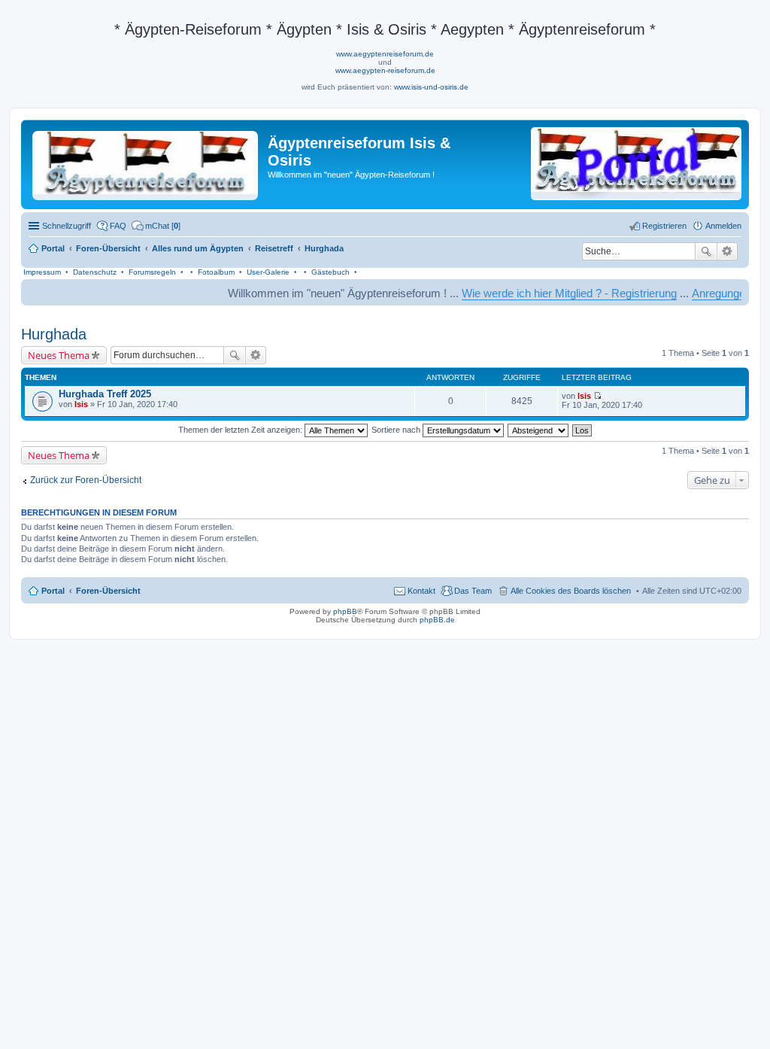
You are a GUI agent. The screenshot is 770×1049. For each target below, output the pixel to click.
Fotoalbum (216, 272)
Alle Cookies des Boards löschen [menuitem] (571, 590)
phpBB (345, 611)
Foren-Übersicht (108, 590)
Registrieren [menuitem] (664, 225)
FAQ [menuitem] (118, 225)
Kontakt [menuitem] (421, 590)
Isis (81, 404)
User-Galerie (268, 272)
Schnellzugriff (66, 225)
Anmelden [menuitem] (723, 225)
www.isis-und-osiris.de (431, 87)
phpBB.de (437, 620)
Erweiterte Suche (727, 251)
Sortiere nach (397, 429)
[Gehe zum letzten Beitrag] (597, 395)
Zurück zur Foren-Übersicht (85, 480)
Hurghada (53, 334)
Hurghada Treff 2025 (105, 394)
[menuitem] (156, 226)
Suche (706, 251)
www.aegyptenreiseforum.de (385, 54)
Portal (53, 248)
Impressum (42, 272)
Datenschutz (95, 272)
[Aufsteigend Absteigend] (539, 429)
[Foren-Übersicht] (146, 162)
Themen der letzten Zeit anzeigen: (241, 429)
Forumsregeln (152, 272)
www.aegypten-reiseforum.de (385, 70)
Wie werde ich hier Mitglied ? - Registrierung (553, 293)
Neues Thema (58, 355)
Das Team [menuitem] (473, 590)
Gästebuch (330, 272)
